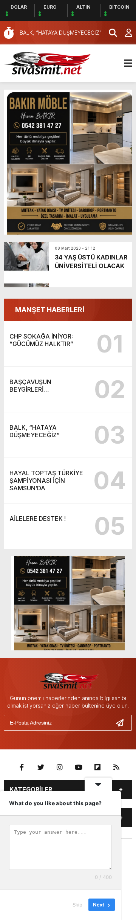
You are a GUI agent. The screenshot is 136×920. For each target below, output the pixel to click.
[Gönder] (123, 723)
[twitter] (41, 767)
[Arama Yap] (109, 33)
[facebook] (22, 767)
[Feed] (116, 767)
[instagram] (59, 767)
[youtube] (78, 767)
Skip (77, 905)
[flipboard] (97, 767)
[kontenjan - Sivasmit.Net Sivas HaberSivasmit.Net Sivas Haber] (47, 62)
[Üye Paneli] (124, 33)
